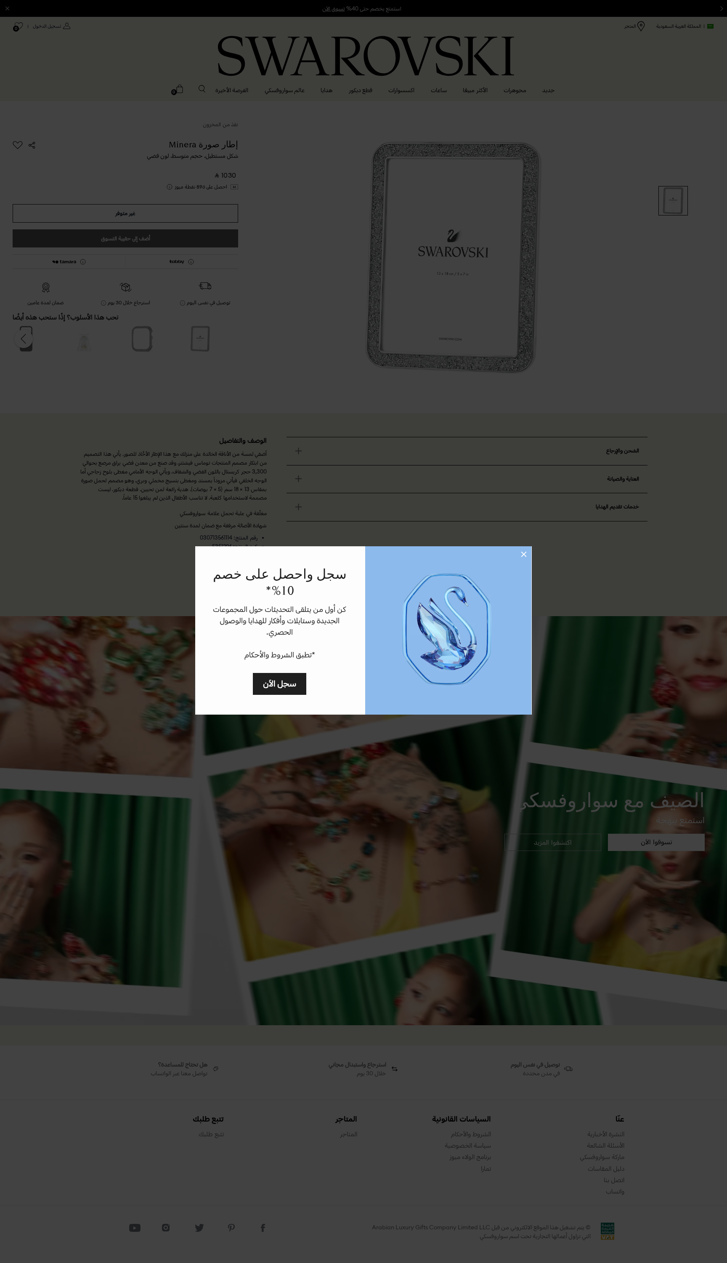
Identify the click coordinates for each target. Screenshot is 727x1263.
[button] (523, 554)
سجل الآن (279, 683)
